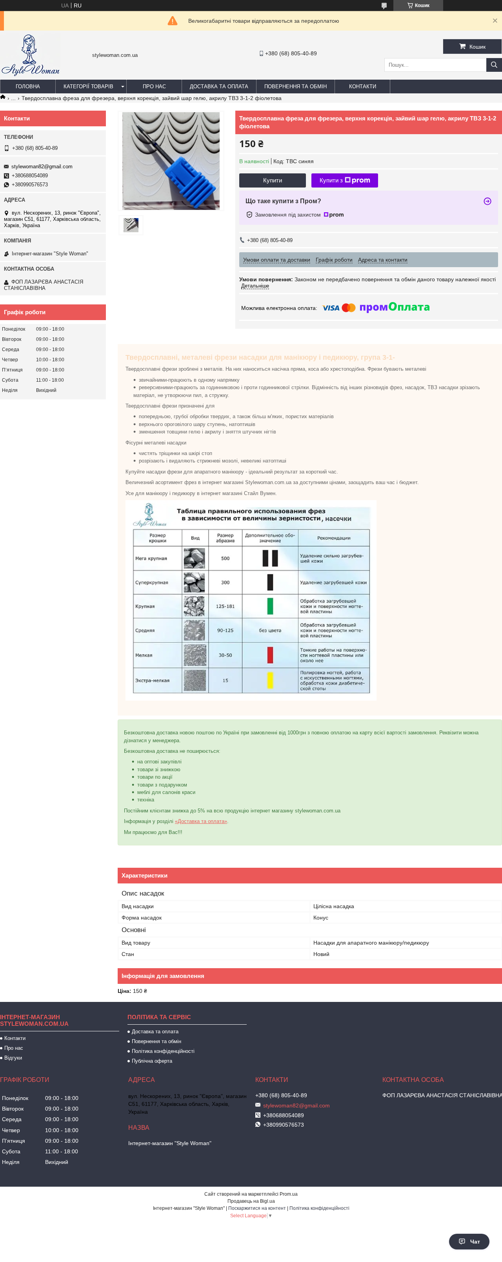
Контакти (362, 86)
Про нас (154, 86)
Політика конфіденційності (163, 1051)
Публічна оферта (152, 1061)
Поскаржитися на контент (257, 1208)
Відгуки (13, 1058)
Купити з (331, 180)
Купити (272, 180)
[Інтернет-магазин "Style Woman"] (30, 76)
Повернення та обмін (295, 86)
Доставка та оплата (219, 86)
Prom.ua (289, 1194)
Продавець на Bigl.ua (251, 1201)
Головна (28, 86)
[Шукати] (494, 65)
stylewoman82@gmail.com (42, 166)
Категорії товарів (88, 86)
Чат (475, 1241)
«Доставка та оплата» (201, 821)
